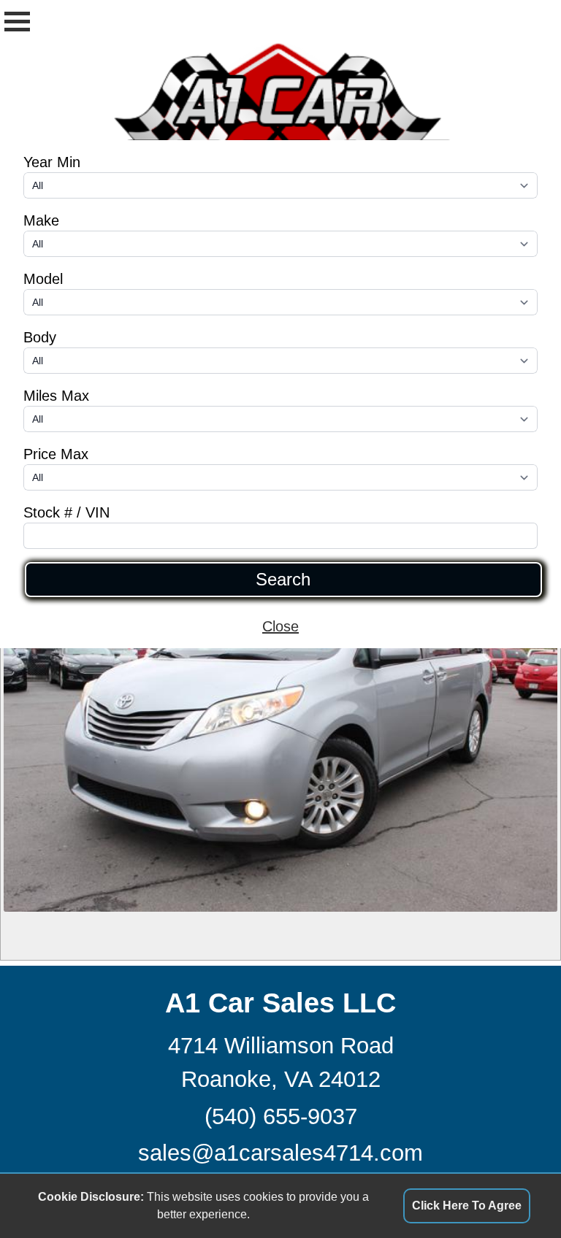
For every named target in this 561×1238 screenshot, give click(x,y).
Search (283, 579)
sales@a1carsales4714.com (280, 1153)
